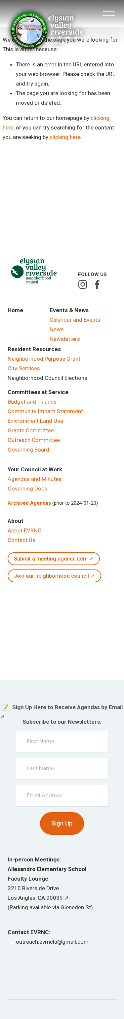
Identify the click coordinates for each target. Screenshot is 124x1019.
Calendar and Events (75, 319)
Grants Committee (31, 430)
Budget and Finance (32, 401)
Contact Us (21, 540)
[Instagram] (82, 284)
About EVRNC (24, 530)
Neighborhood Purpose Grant (44, 358)
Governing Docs (27, 488)
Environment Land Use (35, 421)
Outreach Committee (34, 440)
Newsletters (65, 339)
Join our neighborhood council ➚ (54, 576)
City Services (24, 368)
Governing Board (28, 449)
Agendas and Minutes (35, 479)
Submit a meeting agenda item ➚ (53, 559)
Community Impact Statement (45, 411)
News (57, 329)
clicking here (65, 137)
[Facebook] (97, 284)
